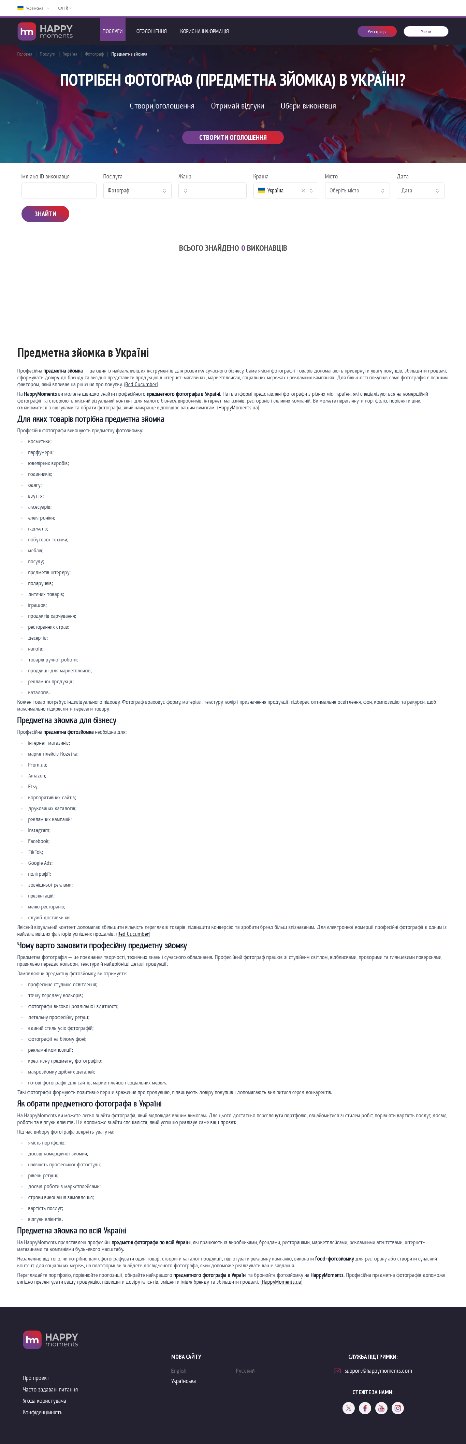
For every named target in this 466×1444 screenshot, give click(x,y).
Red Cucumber (141, 384)
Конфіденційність (42, 1412)
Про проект (36, 1378)
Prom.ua (37, 765)
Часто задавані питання (50, 1389)
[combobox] (137, 191)
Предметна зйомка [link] (129, 54)
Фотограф (94, 54)
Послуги (48, 54)
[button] (303, 190)
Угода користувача (45, 1401)
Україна (70, 54)
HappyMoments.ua (238, 407)
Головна (24, 54)
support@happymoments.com (378, 1371)
